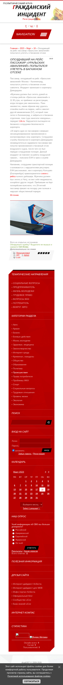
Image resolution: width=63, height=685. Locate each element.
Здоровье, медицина (23, 344)
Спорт (16, 384)
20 (15, 494)
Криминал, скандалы (23, 356)
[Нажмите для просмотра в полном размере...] (31, 217)
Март (28, 48)
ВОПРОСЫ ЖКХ (21, 299)
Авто (15, 324)
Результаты (17, 551)
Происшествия (23, 253)
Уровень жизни (20, 396)
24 (37, 494)
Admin (26, 255)
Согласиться (31, 681)
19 (48, 489)
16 (31, 489)
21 (20, 494)
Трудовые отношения (24, 392)
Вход (38, 19)
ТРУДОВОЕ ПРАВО (22, 295)
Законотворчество (22, 348)
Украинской (20, 540)
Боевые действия (21, 336)
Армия (16, 328)
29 (26, 498)
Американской (22, 533)
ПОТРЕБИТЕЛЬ (21, 303)
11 (42, 485)
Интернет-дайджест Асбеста (27, 584)
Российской (20, 530)
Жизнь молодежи (21, 340)
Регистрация (28, 19)
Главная (14, 48)
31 (37, 498)
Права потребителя (23, 376)
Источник (14, 195)
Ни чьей (19, 543)
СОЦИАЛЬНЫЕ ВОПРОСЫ (26, 283)
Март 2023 (18, 472)
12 (48, 485)
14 (20, 489)
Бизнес (16, 332)
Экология (17, 400)
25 (42, 494)
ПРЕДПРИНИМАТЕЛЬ (24, 287)
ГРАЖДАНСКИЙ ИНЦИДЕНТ (31, 11)
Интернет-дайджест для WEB (27, 588)
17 (37, 489)
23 (31, 494)
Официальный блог (23, 596)
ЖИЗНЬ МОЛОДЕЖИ (23, 291)
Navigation (25, 34)
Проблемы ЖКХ (21, 380)
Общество (18, 360)
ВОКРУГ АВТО (20, 307)
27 (15, 498)
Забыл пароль (24, 454)
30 (31, 498)
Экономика (18, 404)
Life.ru (22, 121)
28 (20, 498)
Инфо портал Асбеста (24, 592)
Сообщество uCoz (22, 600)
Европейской (21, 536)
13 (15, 489)
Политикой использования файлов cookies (28, 676)
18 (34, 48)
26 (48, 494)
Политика (17, 368)
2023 (22, 48)
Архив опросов (31, 551)
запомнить (19, 451)
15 (26, 489)
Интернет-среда (21, 352)
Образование (19, 364)
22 (26, 494)
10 (37, 485)
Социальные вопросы (24, 388)
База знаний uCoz (22, 604)
